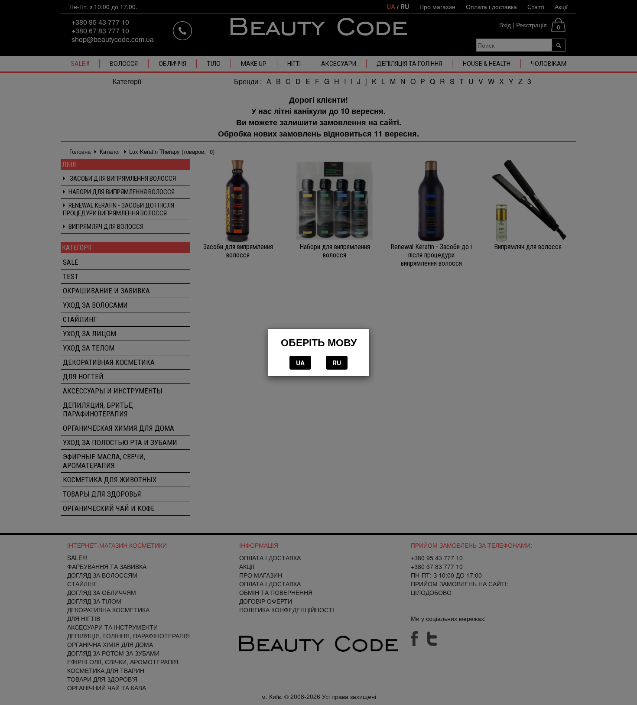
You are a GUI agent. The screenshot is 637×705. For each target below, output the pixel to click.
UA (300, 362)
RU (336, 362)
